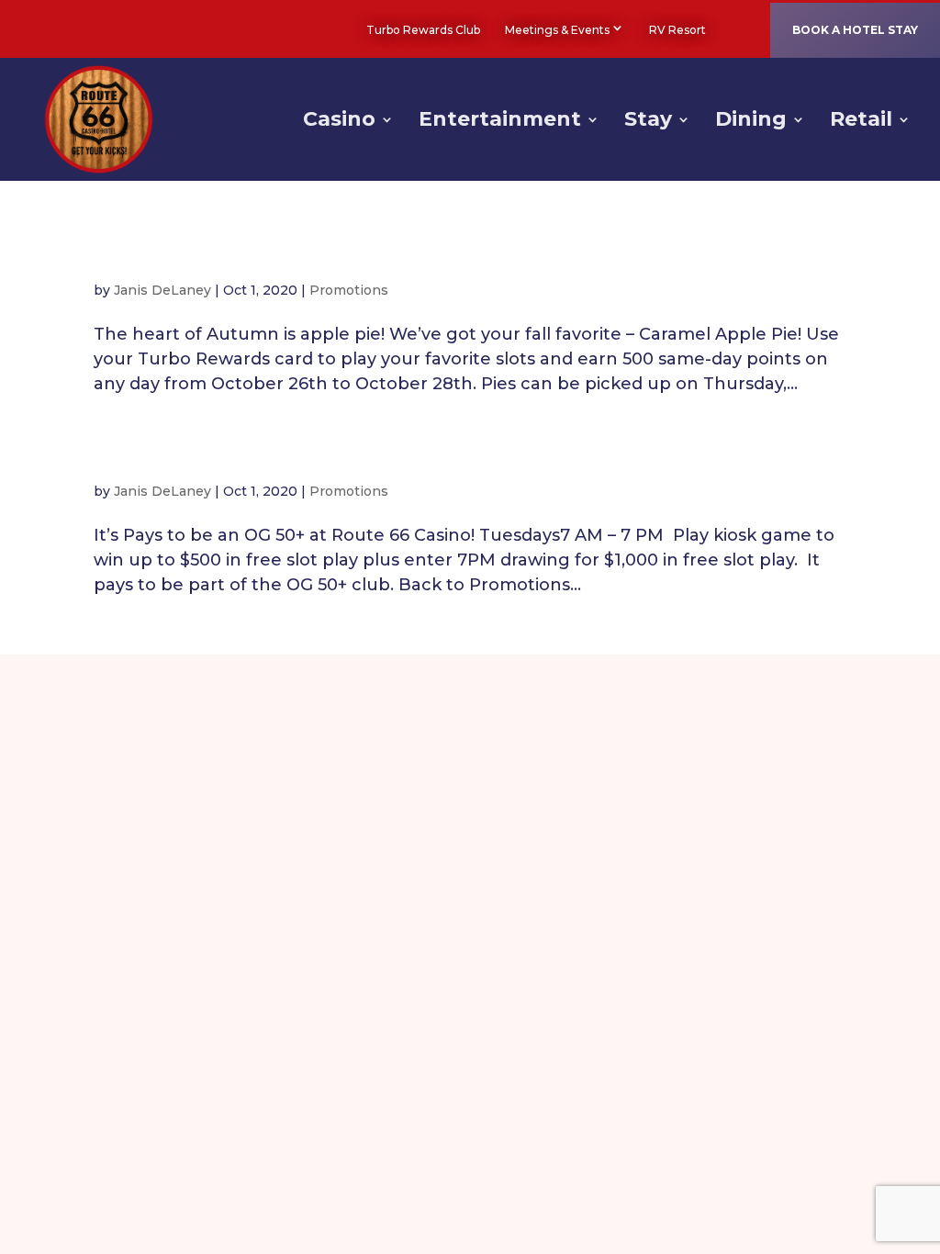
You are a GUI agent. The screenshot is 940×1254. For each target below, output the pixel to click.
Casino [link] (339, 122)
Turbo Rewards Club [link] (423, 30)
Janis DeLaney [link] (162, 290)
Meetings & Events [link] (557, 30)
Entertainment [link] (500, 122)
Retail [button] (861, 122)
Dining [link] (751, 122)
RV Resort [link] (677, 30)
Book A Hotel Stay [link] (855, 30)
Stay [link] (648, 122)
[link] (731, 29)
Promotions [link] (348, 290)
